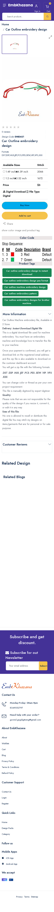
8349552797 (16, 707)
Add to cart (25, 215)
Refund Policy (8, 773)
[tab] (14, 44)
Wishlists (5, 743)
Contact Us (6, 791)
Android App (11, 864)
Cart (4, 749)
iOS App (9, 858)
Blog (4, 755)
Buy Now (24, 205)
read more (10, 527)
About (4, 737)
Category (6, 834)
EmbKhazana (20, 5)
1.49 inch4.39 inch (17, 171)
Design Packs (7, 828)
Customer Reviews (15, 444)
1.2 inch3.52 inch (16, 178)
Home (4, 822)
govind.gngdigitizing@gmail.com (25, 719)
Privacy (19, 896)
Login (4, 797)
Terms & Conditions (10, 767)
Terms (26, 896)
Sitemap (34, 896)
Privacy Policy (8, 761)
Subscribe (43, 665)
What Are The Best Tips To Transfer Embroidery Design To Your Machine (24, 519)
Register (5, 803)
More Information (14, 314)
